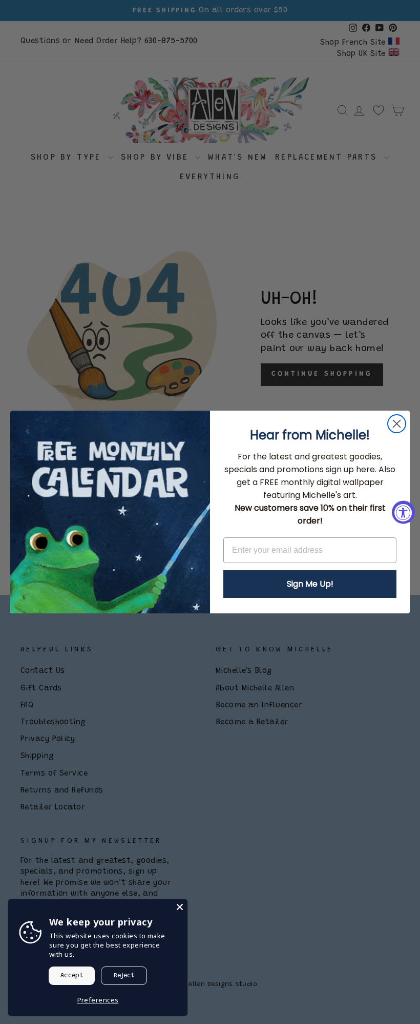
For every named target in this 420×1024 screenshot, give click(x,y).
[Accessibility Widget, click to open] (403, 512)
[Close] (180, 907)
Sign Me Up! (310, 584)
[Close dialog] (397, 424)
